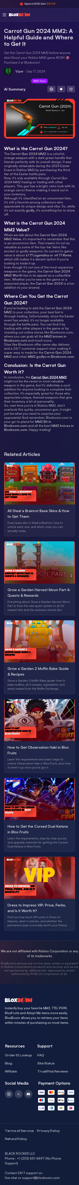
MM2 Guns (39, 80)
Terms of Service (19, 1131)
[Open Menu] (4, 14)
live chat (11, 1178)
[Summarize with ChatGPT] (51, 89)
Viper (19, 71)
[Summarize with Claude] (61, 89)
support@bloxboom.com (41, 1178)
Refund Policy (16, 1139)
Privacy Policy (48, 1131)
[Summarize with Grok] (71, 89)
